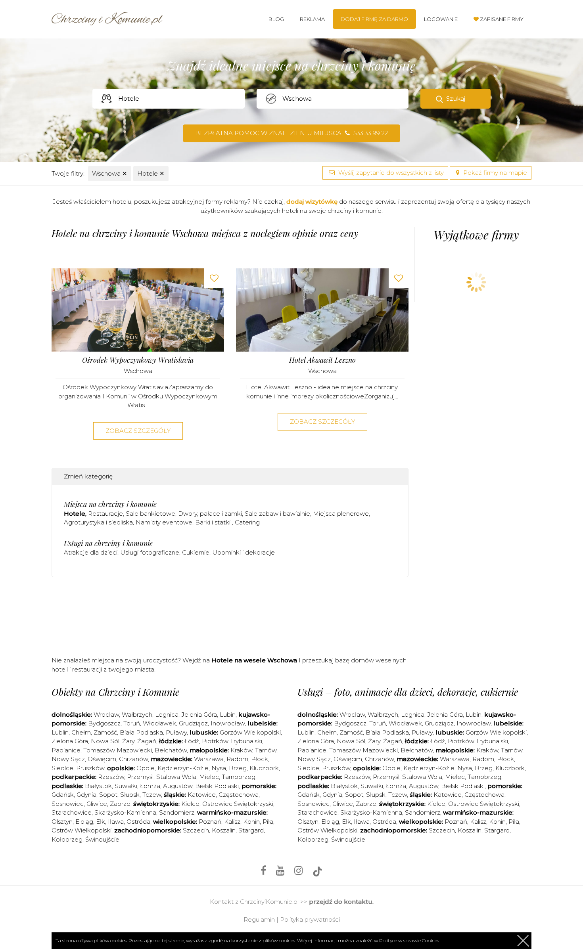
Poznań (210, 821)
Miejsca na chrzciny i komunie (110, 504)
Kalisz (232, 821)
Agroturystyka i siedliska (98, 522)
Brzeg (238, 768)
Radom (237, 759)
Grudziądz (193, 723)
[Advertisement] (230, 615)
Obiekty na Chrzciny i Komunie (115, 691)
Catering (247, 522)
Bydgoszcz (104, 723)
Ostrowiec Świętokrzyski (237, 803)
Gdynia (86, 794)
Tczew (151, 794)
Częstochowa (239, 794)
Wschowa (109, 173)
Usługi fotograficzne (149, 552)
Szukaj (455, 98)
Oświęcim (102, 759)
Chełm (81, 732)
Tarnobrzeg (238, 777)
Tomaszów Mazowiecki (117, 750)
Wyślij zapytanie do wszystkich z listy (390, 172)
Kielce (190, 803)
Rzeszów (111, 777)
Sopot (108, 794)
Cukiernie (195, 552)
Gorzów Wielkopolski (250, 732)
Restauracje (105, 513)
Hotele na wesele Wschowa (254, 660)
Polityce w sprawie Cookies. (409, 940)
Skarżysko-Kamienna (125, 812)
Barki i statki (213, 522)
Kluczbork (264, 768)
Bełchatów (171, 750)
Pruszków (90, 768)
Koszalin (224, 830)
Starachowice (72, 812)
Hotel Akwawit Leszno (322, 360)
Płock (259, 759)
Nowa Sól (105, 741)
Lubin (228, 714)
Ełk (100, 821)
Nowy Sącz (68, 759)
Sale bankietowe (150, 513)
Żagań (146, 741)
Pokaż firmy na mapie (494, 172)
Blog (276, 19)
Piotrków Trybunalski (232, 741)
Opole (145, 768)
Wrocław (106, 714)
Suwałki (126, 786)
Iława (116, 821)
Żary (128, 741)
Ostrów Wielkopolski (81, 830)
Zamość (105, 732)
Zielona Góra (70, 741)
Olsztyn (62, 821)
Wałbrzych (137, 714)
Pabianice (66, 750)
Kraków (241, 750)
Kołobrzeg (67, 839)
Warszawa (209, 759)
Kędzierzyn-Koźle (183, 768)
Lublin (60, 732)
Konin (251, 821)
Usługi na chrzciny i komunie (108, 543)
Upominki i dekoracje (243, 552)
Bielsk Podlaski (217, 786)
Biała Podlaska (141, 732)
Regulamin (259, 919)
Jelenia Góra (199, 714)
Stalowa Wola (176, 777)
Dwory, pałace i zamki (210, 513)
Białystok (98, 786)
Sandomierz (176, 812)
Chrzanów (133, 759)
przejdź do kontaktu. (341, 901)
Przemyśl (140, 777)
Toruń (131, 723)
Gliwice (96, 803)
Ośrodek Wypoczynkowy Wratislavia (138, 360)
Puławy (176, 732)
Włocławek (159, 723)
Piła (268, 821)
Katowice (202, 794)
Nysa (218, 768)
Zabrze (120, 803)
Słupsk (130, 794)
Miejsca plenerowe (341, 513)
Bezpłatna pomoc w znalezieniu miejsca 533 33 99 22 (291, 133)
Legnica (166, 714)
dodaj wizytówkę (312, 201)
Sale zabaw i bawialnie (277, 513)
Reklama (312, 19)
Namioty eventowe (164, 522)
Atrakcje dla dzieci (90, 552)
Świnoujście (102, 839)
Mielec (209, 777)
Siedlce (62, 768)
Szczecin (196, 830)
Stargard (251, 830)
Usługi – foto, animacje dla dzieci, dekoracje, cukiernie (407, 691)
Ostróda (138, 821)
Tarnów (265, 750)
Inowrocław (228, 723)
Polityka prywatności (310, 919)
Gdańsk (63, 794)
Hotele (151, 173)
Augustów (177, 786)
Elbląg (84, 821)
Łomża (150, 786)
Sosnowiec (68, 803)
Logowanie (441, 19)
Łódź (191, 741)
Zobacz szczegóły (138, 430)
